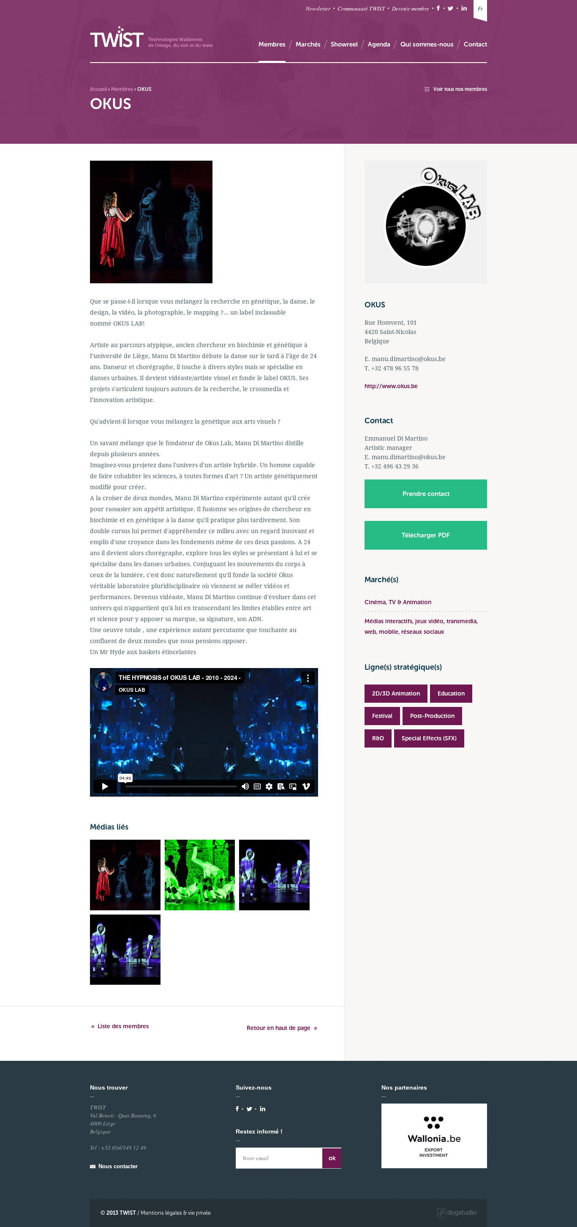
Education (451, 693)
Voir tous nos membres (460, 89)
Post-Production (432, 716)
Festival (382, 716)
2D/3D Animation (396, 693)
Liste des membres (123, 1026)
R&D (378, 738)
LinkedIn (464, 8)
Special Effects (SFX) (429, 738)
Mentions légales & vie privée (176, 1213)
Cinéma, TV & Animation (398, 602)
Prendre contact (426, 494)
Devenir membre (410, 8)
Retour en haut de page (278, 1028)
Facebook (438, 8)
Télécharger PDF (426, 535)
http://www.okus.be (391, 386)
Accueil (98, 89)
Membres (122, 89)
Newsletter (318, 8)
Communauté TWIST (361, 8)
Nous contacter (118, 1166)
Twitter (450, 8)
